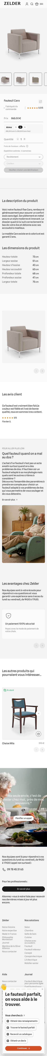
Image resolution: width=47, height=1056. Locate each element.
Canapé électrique (33, 956)
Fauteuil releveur (33, 950)
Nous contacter (9, 952)
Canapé (28, 953)
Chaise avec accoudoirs (30, 942)
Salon (27, 927)
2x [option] (16, 127)
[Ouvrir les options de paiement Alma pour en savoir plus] (9, 127)
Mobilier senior (31, 963)
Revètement (12, 157)
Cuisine (28, 937)
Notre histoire (8, 927)
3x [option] (20, 127)
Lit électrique (31, 960)
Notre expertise (9, 931)
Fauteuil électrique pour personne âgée (34, 982)
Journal (5, 943)
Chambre (29, 931)
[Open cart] (37, 4)
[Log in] (27, 4)
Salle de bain (30, 934)
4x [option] (25, 127)
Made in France (9, 934)
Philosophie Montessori (7, 938)
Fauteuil (28, 946)
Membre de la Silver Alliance (11, 947)
